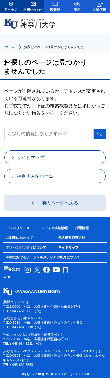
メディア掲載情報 (54, 228)
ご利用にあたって (19, 237)
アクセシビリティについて (26, 247)
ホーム (10, 47)
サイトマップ (30, 157)
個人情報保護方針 (71, 237)
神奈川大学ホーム (35, 175)
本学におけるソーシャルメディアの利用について (43, 257)
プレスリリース (18, 228)
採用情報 (82, 228)
